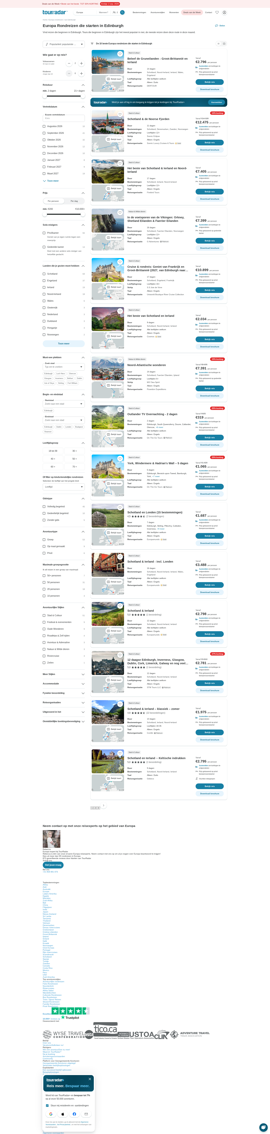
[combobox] (64, 366)
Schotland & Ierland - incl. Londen (150, 561)
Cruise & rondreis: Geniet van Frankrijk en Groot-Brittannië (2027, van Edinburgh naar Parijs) (156, 270)
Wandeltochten (49, 993)
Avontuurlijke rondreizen (53, 981)
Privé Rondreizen (50, 1006)
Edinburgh (48, 374)
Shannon (47, 432)
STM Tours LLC (154, 687)
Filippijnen (47, 907)
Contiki (150, 733)
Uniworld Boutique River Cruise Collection (165, 294)
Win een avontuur (56, 1049)
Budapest (79, 427)
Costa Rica (47, 968)
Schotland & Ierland (140, 610)
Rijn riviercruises (50, 952)
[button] (210, 67)
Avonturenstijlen (158, 12)
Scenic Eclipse (153, 136)
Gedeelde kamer (55, 247)
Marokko (46, 898)
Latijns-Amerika (50, 894)
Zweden (173, 129)
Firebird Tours (153, 192)
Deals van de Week (192, 12)
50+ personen (54, 575)
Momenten (174, 12)
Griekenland (48, 930)
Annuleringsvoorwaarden (54, 1056)
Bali (44, 903)
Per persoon (53, 201)
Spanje (46, 959)
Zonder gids (53, 520)
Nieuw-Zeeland (49, 914)
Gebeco (150, 779)
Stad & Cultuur (54, 615)
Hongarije (52, 328)
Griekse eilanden (50, 932)
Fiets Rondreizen (50, 984)
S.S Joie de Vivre (154, 287)
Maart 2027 (52, 173)
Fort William (72, 383)
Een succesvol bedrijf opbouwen (57, 1070)
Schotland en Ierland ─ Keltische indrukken (156, 758)
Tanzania (47, 918)
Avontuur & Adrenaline (58, 642)
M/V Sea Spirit (153, 382)
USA (45, 975)
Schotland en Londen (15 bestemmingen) (154, 512)
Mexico (46, 970)
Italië (45, 941)
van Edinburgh (70, 20)
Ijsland (176, 375)
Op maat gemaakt (56, 546)
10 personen (53, 596)
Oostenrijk (52, 307)
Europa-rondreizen (56, 20)
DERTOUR (152, 86)
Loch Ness (60, 374)
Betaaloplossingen (51, 1072)
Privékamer (53, 233)
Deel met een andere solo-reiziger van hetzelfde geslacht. (64, 252)
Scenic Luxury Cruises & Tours (160, 143)
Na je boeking (49, 1054)
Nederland (52, 314)
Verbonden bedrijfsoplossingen (56, 1065)
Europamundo (153, 539)
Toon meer (53, 181)
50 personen (53, 582)
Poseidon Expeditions (156, 389)
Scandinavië (48, 954)
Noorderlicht (48, 986)
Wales (180, 72)
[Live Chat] (263, 1127)
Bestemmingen (139, 12)
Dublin (79, 378)
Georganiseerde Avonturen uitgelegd (59, 1063)
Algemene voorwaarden (53, 1133)
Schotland (151, 72)
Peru (45, 972)
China (45, 905)
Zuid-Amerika (49, 977)
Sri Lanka (47, 916)
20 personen (53, 589)
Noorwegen (183, 129)
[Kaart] (224, 43)
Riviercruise (53, 656)
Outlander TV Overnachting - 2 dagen (152, 414)
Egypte (46, 896)
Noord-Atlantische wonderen (146, 365)
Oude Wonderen (55, 629)
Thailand (46, 921)
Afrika (45, 885)
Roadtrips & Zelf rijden (58, 635)
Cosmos (150, 336)
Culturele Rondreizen (52, 995)
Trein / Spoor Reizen (52, 999)
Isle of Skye (49, 383)
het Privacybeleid (64, 1125)
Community (48, 1058)
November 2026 (55, 146)
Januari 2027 (53, 160)
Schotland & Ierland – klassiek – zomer (153, 708)
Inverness (59, 378)
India (45, 909)
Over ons (47, 1043)
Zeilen (50, 662)
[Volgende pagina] (103, 805)
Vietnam (46, 923)
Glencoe (72, 374)
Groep (50, 539)
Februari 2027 (54, 167)
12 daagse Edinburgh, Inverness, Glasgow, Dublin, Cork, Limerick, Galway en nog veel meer (156, 663)
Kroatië (46, 943)
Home (45, 20)
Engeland (151, 75)
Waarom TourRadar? (52, 1052)
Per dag (74, 201)
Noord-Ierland (163, 72)
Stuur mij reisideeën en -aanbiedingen (70, 1105)
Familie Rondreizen (51, 1004)
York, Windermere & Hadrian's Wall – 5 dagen (157, 463)
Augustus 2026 (54, 126)
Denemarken (162, 129)
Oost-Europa (48, 948)
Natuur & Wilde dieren (58, 649)
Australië (46, 889)
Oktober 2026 (54, 140)
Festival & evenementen (59, 622)
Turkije (46, 961)
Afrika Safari (48, 990)
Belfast (70, 378)
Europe (46, 891)
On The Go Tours (154, 438)
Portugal (46, 950)
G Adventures (153, 241)
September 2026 (55, 133)
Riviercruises (48, 988)
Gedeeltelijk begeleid (57, 513)
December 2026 (55, 153)
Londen (68, 427)
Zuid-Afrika (47, 900)
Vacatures (53, 1045)
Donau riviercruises (51, 927)
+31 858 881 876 (50, 872)
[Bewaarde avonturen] (217, 12)
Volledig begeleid (56, 506)
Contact (208, 12)
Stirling (61, 383)
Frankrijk (170, 280)
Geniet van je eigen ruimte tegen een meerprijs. (63, 238)
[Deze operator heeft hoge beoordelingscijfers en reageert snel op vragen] (178, 143)
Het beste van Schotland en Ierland (150, 315)
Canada (46, 966)
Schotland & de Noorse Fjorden (148, 119)
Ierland (173, 72)
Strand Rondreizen (51, 1002)
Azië (45, 887)
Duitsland (52, 321)
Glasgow (47, 378)
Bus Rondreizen (50, 997)
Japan (45, 912)
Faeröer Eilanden (164, 231)
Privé (49, 553)
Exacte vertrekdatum (55, 115)
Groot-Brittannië (50, 934)
